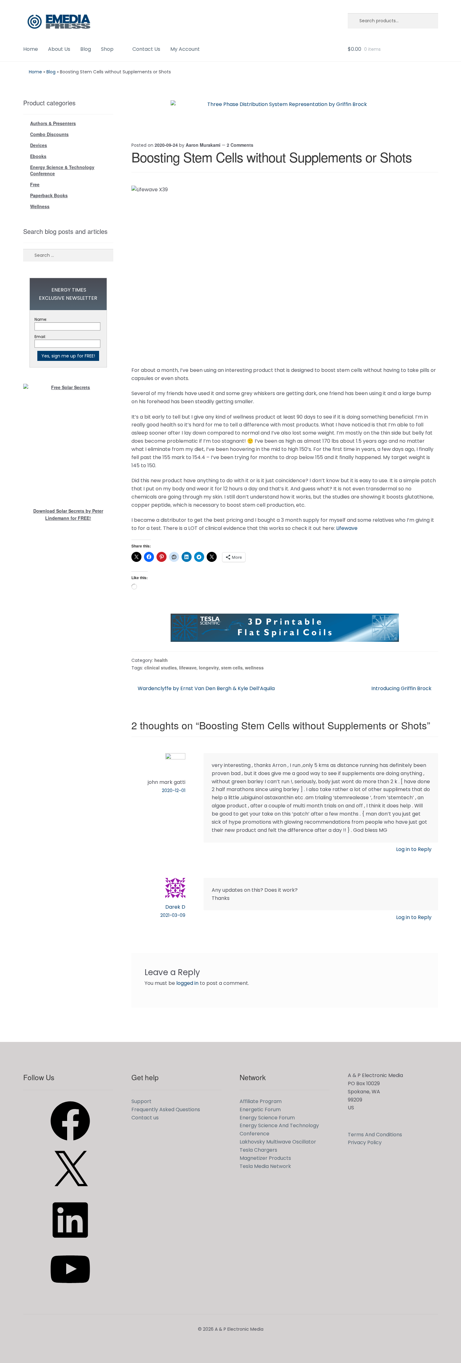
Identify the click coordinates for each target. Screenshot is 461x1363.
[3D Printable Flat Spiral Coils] (285, 628)
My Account (185, 49)
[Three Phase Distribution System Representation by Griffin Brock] (285, 114)
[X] (70, 1192)
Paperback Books (49, 195)
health (161, 660)
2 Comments (240, 145)
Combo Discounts (49, 134)
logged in (187, 983)
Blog (85, 49)
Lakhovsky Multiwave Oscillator (278, 1141)
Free (35, 184)
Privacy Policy (365, 1142)
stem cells (232, 667)
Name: (40, 319)
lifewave (188, 667)
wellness (254, 667)
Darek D (175, 907)
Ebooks (38, 156)
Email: (40, 336)
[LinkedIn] (70, 1241)
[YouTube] (70, 1291)
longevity (209, 667)
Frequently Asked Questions (165, 1109)
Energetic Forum (260, 1109)
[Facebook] (70, 1142)
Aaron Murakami (203, 145)
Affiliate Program (261, 1101)
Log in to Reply (414, 849)
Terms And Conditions (375, 1134)
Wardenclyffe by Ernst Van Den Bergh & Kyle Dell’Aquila (206, 688)
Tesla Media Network (265, 1166)
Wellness (40, 206)
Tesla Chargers (258, 1150)
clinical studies (160, 667)
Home (30, 49)
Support (141, 1101)
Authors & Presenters (53, 123)
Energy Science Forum (267, 1117)
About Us (59, 49)
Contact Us (146, 49)
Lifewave (347, 528)
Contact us (145, 1117)
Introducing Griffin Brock (401, 688)
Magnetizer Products (265, 1158)
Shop (107, 49)
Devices (38, 145)
